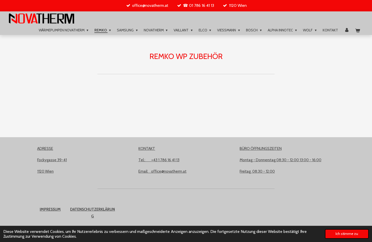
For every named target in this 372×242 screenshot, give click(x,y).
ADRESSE (45, 148)
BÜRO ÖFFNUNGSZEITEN (261, 148)
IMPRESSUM (50, 209)
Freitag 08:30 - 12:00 (257, 171)
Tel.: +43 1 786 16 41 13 (158, 160)
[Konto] (346, 30)
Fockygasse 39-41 (52, 160)
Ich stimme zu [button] (347, 233)
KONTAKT (146, 148)
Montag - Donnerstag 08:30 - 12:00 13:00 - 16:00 (280, 160)
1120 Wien (45, 171)
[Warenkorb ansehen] (357, 31)
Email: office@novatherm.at (162, 171)
